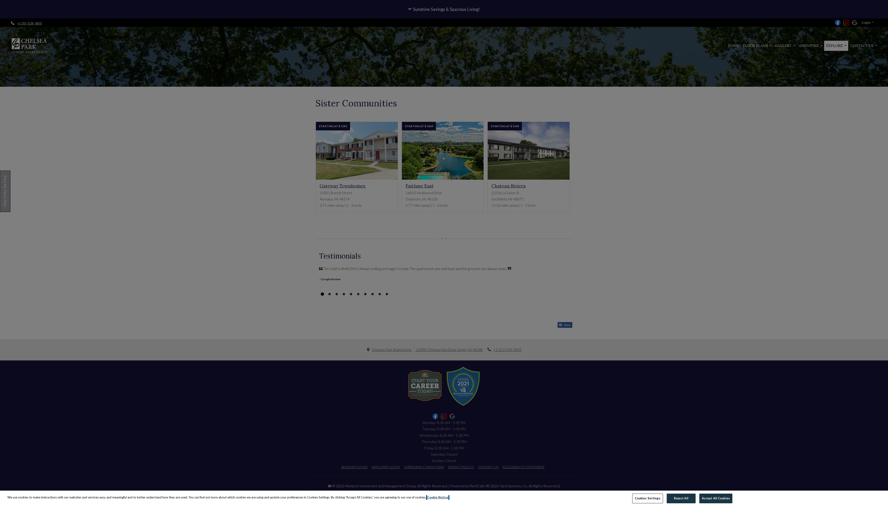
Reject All (681, 498)
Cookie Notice (437, 497)
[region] (444, 499)
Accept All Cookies (716, 498)
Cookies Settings (647, 498)
